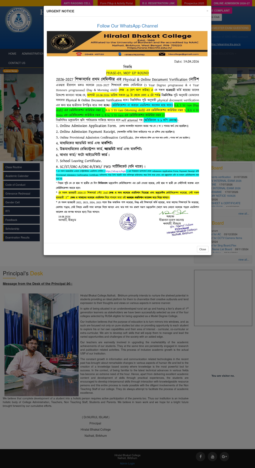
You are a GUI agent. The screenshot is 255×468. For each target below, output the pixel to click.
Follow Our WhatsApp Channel (127, 25)
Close (202, 249)
